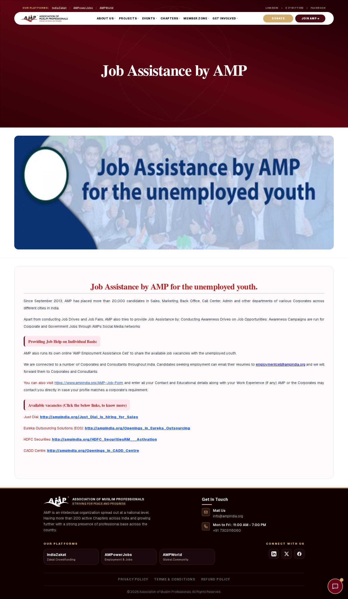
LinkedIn (271, 7)
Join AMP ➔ (310, 18)
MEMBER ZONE (196, 18)
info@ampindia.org (228, 516)
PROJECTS (129, 18)
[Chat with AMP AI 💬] (335, 586)
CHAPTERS (170, 18)
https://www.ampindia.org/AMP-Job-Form (89, 382)
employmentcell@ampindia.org (280, 364)
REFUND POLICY (215, 579)
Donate (278, 18)
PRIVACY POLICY (133, 579)
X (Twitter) (294, 7)
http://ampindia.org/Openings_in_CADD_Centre (93, 450)
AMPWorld (106, 8)
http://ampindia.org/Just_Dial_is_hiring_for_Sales (89, 417)
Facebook (318, 7)
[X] (287, 554)
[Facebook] (299, 554)
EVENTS (149, 18)
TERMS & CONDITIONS (174, 579)
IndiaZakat (59, 8)
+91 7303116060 (227, 530)
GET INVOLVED (225, 18)
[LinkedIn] (274, 554)
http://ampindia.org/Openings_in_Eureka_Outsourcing (137, 428)
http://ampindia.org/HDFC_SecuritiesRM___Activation (104, 439)
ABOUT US (106, 18)
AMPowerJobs (83, 8)
